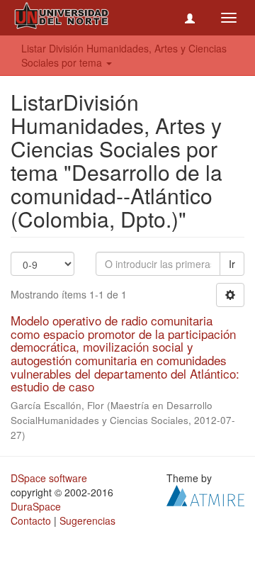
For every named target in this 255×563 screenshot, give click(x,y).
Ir (232, 264)
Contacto (31, 520)
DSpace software (49, 478)
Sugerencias (87, 520)
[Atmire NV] (205, 494)
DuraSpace (36, 506)
